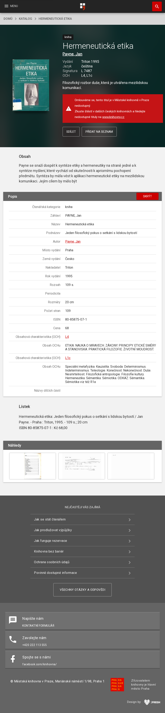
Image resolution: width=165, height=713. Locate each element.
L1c (67, 358)
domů (8, 19)
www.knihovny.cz (113, 117)
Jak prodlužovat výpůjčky (53, 530)
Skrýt (147, 196)
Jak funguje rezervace (50, 541)
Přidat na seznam (99, 131)
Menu (11, 6)
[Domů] (82, 6)
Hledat (155, 6)
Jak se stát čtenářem (50, 519)
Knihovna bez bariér (49, 551)
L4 (67, 337)
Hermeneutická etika (55, 19)
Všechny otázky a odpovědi (82, 590)
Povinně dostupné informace (55, 573)
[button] (31, 85)
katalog (25, 19)
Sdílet (71, 131)
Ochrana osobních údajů (51, 562)
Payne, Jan (72, 54)
